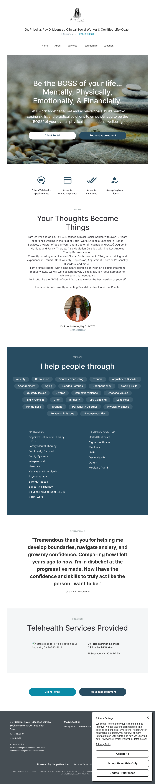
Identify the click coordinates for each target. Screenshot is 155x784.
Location (109, 45)
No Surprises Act (17, 744)
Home (45, 45)
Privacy (77, 764)
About (57, 45)
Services (72, 45)
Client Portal (52, 135)
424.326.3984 (86, 34)
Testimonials (90, 45)
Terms (85, 764)
